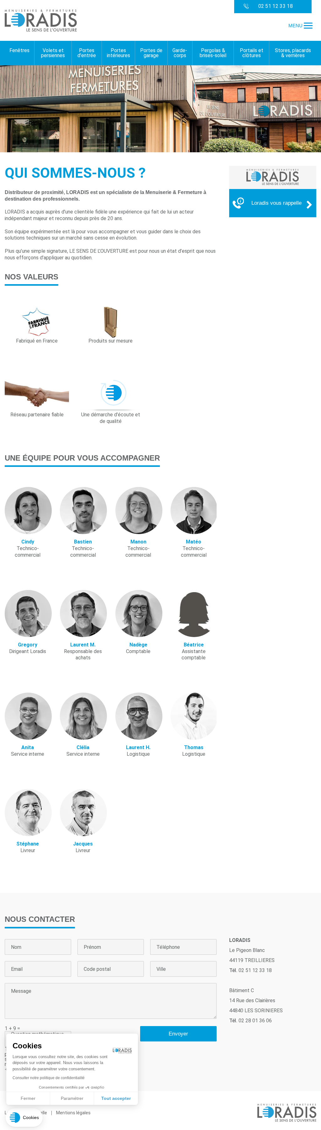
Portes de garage (151, 52)
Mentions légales (73, 1112)
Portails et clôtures (251, 52)
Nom (16, 947)
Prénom (92, 947)
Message (21, 991)
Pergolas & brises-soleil (213, 52)
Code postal (97, 969)
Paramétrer (72, 1098)
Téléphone (168, 947)
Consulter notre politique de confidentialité (49, 1078)
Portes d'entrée (86, 52)
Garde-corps (179, 52)
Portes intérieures (118, 52)
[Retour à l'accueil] (41, 21)
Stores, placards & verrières (293, 52)
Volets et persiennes (53, 52)
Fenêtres (19, 50)
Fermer (28, 1098)
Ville (161, 969)
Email (17, 969)
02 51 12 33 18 (275, 6)
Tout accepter (116, 1098)
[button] (24, 1117)
